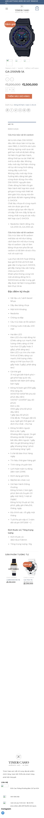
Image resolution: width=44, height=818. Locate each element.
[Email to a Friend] (20, 110)
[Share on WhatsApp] (7, 110)
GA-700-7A (28, 580)
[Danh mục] (6, 9)
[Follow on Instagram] (2, 812)
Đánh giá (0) (13, 129)
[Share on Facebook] (12, 110)
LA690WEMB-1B (13, 580)
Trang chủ (10, 68)
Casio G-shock (30, 105)
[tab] (22, 124)
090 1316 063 (12, 797)
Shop (20, 68)
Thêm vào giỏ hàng (19, 96)
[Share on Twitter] (16, 110)
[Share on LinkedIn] (29, 110)
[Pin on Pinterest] (24, 110)
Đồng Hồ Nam (32, 68)
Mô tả (10, 124)
